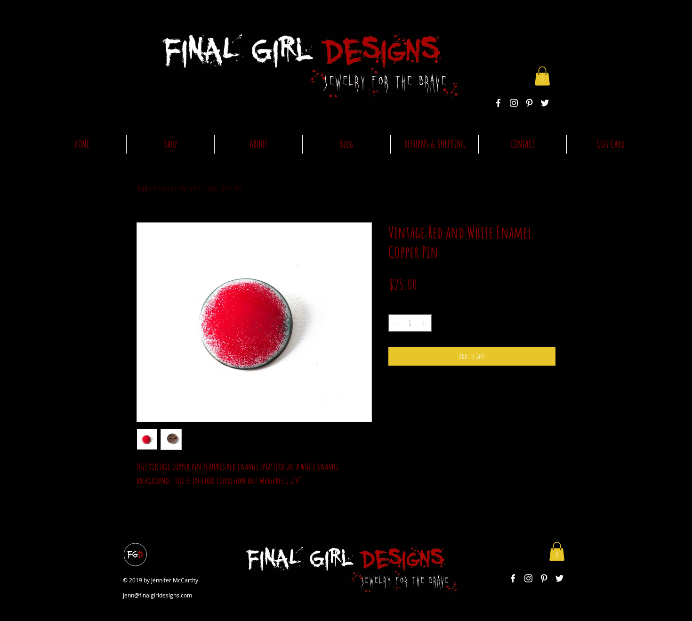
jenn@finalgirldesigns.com (157, 595)
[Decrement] (396, 323)
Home (142, 188)
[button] (542, 76)
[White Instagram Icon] (513, 103)
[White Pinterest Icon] (529, 103)
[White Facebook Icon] (498, 103)
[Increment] (424, 323)
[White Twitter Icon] (544, 103)
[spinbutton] (410, 323)
